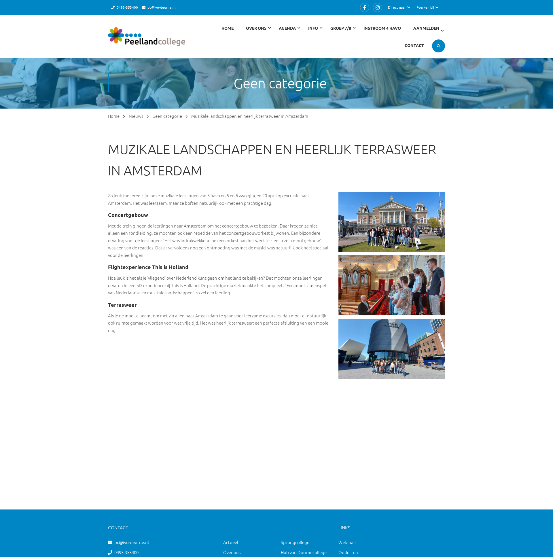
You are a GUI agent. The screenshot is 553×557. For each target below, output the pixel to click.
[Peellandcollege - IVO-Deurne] (146, 39)
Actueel (230, 542)
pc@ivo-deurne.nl (161, 7)
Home (227, 28)
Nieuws (136, 116)
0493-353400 (127, 7)
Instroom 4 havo (382, 28)
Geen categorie (167, 116)
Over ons (231, 552)
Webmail (347, 542)
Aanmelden (426, 28)
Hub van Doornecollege (304, 552)
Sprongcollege (295, 542)
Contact (414, 45)
